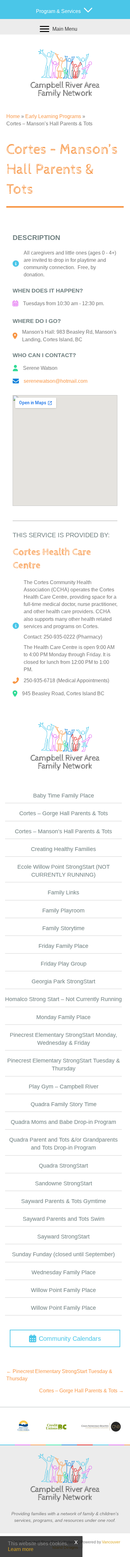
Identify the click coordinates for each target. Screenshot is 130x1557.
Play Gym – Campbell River (63, 1086)
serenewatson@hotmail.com (55, 381)
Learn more (20, 1549)
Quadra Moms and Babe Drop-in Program (63, 1122)
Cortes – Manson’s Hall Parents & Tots (63, 831)
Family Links (63, 892)
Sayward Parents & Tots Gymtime (63, 1201)
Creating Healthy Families (63, 849)
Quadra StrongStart (63, 1166)
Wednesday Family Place (64, 1272)
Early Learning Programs (53, 116)
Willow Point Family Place (63, 1290)
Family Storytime (63, 928)
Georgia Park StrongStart (63, 981)
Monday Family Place (63, 1017)
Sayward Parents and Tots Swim (63, 1219)
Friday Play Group (63, 964)
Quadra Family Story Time (64, 1104)
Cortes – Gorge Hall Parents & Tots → (81, 1390)
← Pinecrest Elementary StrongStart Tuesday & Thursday (59, 1375)
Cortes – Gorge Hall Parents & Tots (63, 813)
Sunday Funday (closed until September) (63, 1254)
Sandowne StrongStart (63, 1183)
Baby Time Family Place (63, 795)
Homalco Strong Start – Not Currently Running (63, 999)
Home (13, 116)
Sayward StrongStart (63, 1236)
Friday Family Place (63, 946)
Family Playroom (63, 910)
